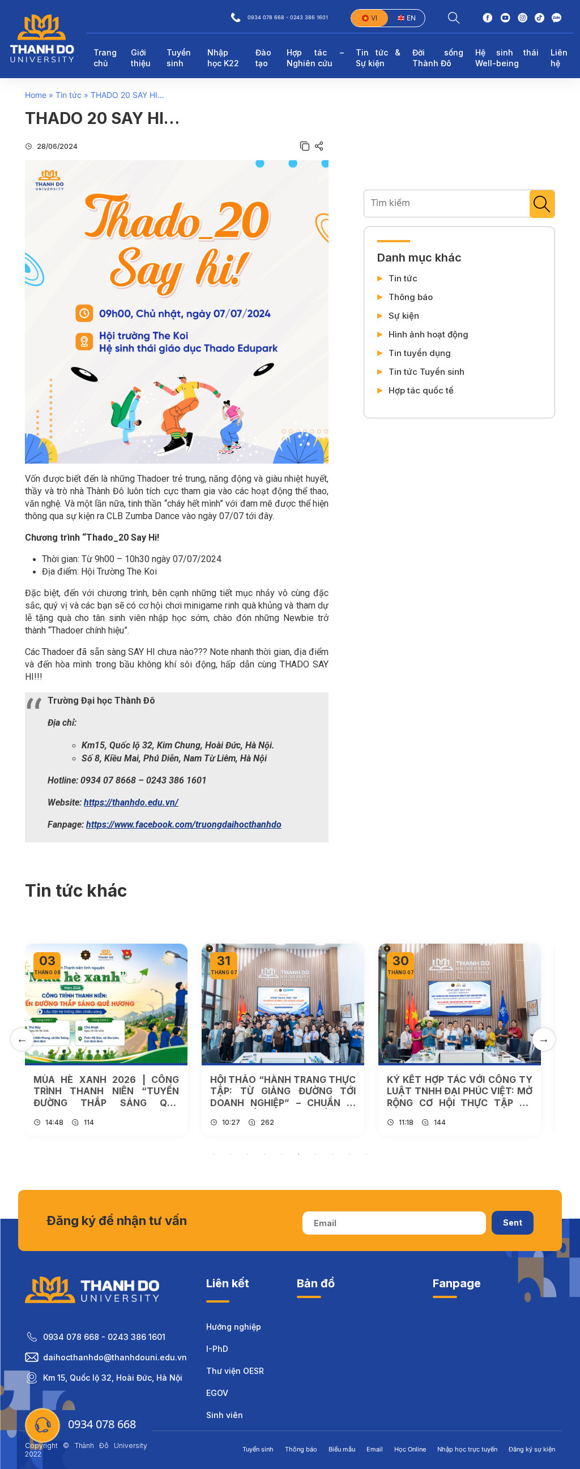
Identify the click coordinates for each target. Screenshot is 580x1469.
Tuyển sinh (258, 1449)
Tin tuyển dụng (420, 353)
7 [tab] (315, 1154)
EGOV (217, 1393)
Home (35, 95)
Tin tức (69, 95)
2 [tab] (230, 1154)
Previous (22, 1039)
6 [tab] (298, 1154)
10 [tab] (366, 1154)
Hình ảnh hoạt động (428, 334)
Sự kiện (404, 316)
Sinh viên (224, 1415)
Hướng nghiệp (233, 1326)
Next (543, 1039)
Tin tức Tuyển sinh (426, 372)
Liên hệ (559, 58)
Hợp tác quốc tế (421, 391)
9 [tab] (349, 1154)
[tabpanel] (106, 1040)
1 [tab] (213, 1154)
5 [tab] (281, 1154)
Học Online (410, 1449)
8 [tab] (332, 1154)
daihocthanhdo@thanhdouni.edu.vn (115, 1357)
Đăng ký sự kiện (532, 1449)
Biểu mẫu (342, 1449)
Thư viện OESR (235, 1371)
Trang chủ (105, 58)
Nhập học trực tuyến (467, 1449)
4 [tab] (264, 1154)
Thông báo (411, 297)
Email (374, 1449)
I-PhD (217, 1349)
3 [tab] (247, 1154)
